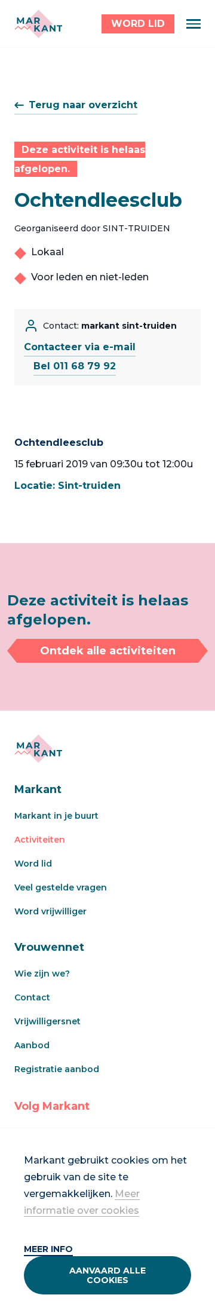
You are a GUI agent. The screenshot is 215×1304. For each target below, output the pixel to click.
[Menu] (193, 23)
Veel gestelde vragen (60, 887)
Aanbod (32, 1045)
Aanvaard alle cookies (107, 1275)
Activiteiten (39, 839)
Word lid (33, 863)
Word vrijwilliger (50, 911)
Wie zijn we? (42, 973)
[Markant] (38, 24)
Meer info (48, 1249)
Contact (32, 997)
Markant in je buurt (56, 815)
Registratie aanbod (56, 1069)
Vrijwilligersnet (47, 1021)
